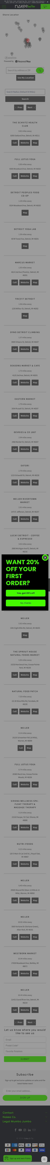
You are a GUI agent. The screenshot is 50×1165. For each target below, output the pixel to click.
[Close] (45, 557)
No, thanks (25, 603)
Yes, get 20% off (26, 593)
